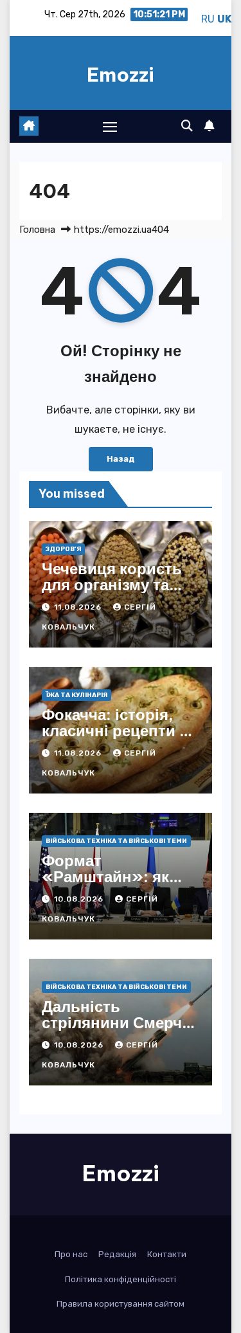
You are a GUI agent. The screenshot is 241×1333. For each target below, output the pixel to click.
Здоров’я (63, 549)
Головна (37, 229)
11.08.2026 (79, 607)
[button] (187, 126)
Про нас (71, 1254)
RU (208, 19)
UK (224, 19)
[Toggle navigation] (110, 127)
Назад (121, 459)
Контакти (166, 1254)
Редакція (117, 1254)
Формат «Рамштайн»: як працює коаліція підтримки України (113, 884)
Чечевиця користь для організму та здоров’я (112, 584)
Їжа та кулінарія (76, 695)
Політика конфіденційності (120, 1279)
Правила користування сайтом (120, 1304)
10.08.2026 (80, 898)
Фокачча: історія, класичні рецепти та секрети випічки (118, 730)
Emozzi (120, 74)
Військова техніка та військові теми (116, 841)
